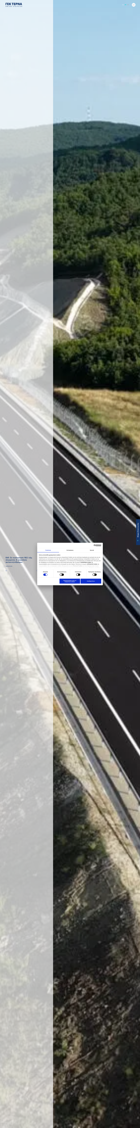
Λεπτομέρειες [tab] (70, 550)
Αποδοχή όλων (91, 581)
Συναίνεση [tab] (48, 550)
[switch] (62, 575)
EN (128, 4)
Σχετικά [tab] (92, 550)
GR (125, 4)
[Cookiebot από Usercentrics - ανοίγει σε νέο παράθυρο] (94, 545)
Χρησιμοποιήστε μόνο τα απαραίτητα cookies (69, 581)
